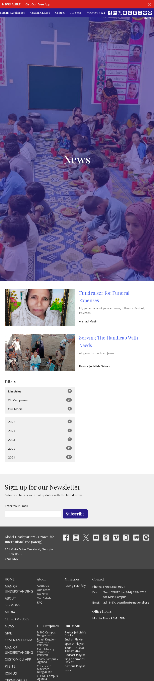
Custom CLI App (40, 12)
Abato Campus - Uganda (47, 660)
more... (69, 670)
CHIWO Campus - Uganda (48, 677)
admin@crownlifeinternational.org (126, 602)
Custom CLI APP (18, 659)
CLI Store (75, 12)
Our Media (39, 409)
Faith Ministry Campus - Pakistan (45, 652)
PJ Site (10, 666)
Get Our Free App (37, 4)
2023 (39, 439)
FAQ (40, 602)
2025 (39, 422)
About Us (43, 585)
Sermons (12, 605)
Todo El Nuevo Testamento (74, 649)
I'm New (42, 594)
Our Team (43, 590)
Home (9, 579)
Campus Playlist (75, 666)
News (9, 626)
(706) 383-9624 (95, 12)
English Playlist (74, 639)
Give (8, 633)
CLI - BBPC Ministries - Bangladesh (44, 669)
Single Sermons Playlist (75, 660)
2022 (39, 448)
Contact (60, 12)
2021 (39, 457)
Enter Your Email (16, 506)
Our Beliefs (44, 598)
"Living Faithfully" (76, 585)
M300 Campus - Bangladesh (47, 633)
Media (10, 612)
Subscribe (75, 513)
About (10, 598)
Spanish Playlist (74, 643)
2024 (39, 431)
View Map (11, 558)
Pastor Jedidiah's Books (75, 633)
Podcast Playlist (75, 655)
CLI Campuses (39, 400)
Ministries (39, 391)
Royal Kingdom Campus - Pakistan (47, 642)
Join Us (11, 673)
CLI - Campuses (17, 619)
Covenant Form (18, 640)
